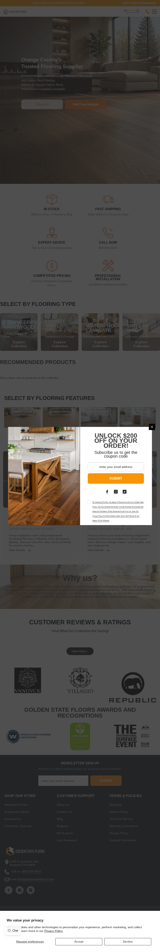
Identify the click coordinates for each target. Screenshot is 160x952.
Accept (78, 941)
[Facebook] (107, 491)
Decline (128, 941)
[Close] (152, 427)
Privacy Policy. (53, 931)
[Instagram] (116, 491)
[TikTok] (124, 491)
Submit (116, 478)
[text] (116, 510)
